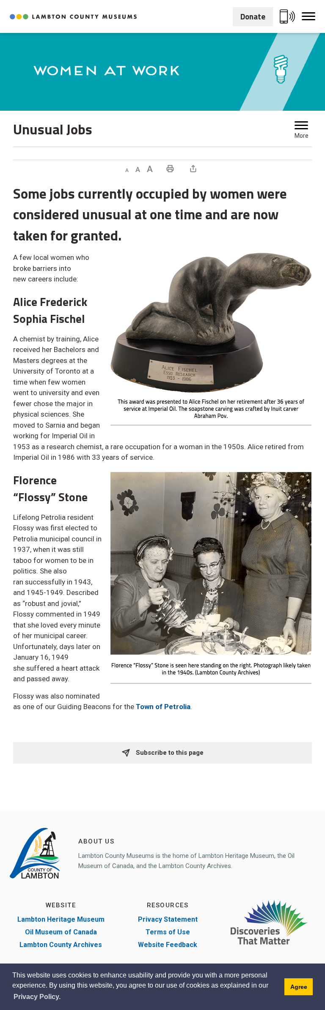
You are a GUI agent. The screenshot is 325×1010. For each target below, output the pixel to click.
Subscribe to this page (169, 752)
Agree (298, 986)
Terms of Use (168, 932)
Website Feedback (167, 945)
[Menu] (301, 125)
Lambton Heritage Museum (61, 919)
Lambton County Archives (60, 945)
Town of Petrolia (163, 706)
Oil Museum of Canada (61, 932)
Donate (252, 16)
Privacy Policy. (37, 996)
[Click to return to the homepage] (73, 16)
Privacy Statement (168, 919)
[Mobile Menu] (308, 16)
